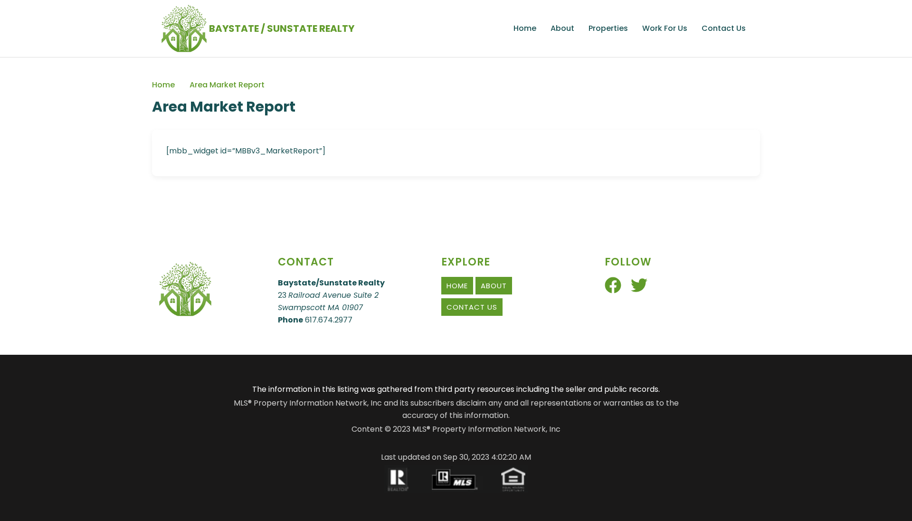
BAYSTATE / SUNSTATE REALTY (281, 28)
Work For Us (664, 28)
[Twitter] (639, 285)
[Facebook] (613, 285)
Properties (608, 28)
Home (524, 28)
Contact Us (724, 28)
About (562, 28)
